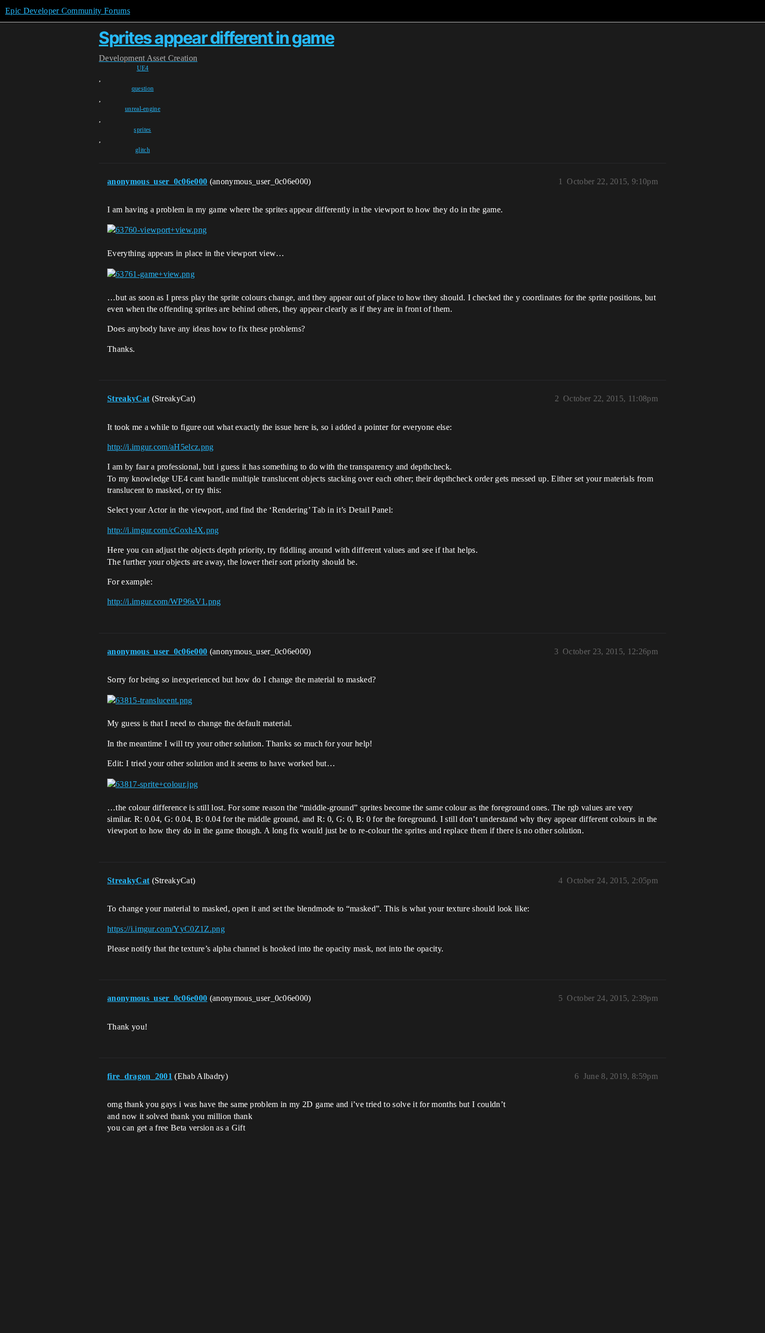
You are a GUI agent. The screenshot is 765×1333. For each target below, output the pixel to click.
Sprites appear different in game (216, 38)
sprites (142, 129)
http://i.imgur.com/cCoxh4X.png (163, 530)
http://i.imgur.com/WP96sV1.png (164, 601)
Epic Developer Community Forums (67, 10)
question (143, 88)
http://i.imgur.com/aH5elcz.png (160, 446)
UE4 (143, 68)
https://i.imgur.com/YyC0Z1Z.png (166, 928)
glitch (142, 150)
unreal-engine (142, 108)
